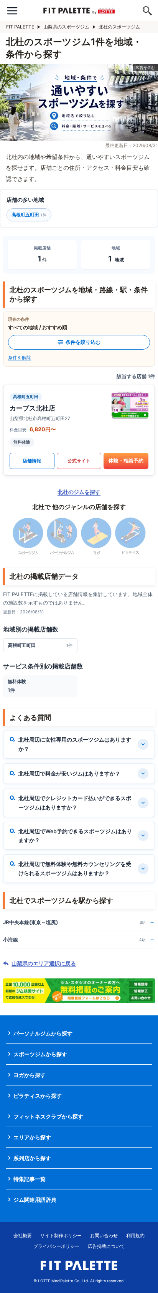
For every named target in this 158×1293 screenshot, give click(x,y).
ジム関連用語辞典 (34, 1199)
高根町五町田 (29, 215)
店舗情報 (32, 461)
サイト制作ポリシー (61, 1235)
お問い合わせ (104, 1235)
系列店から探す (32, 1158)
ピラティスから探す (37, 1095)
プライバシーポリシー (56, 1246)
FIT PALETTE (20, 27)
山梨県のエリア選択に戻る (44, 963)
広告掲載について (106, 1246)
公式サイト (79, 461)
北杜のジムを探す (79, 492)
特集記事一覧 (29, 1179)
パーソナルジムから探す (42, 1033)
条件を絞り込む (83, 342)
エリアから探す (32, 1137)
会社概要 (22, 1235)
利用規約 (135, 1235)
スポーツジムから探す (40, 1054)
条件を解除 (19, 357)
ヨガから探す (29, 1075)
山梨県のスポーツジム (66, 27)
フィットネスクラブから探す (48, 1116)
